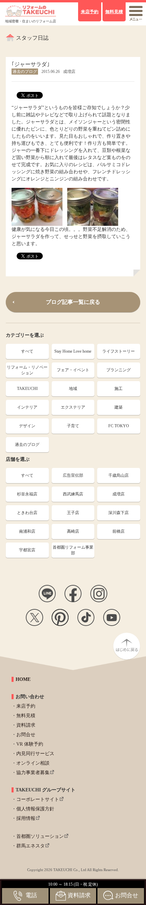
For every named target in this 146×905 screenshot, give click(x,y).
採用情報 (25, 818)
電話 (31, 895)
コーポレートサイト (37, 799)
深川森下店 (118, 512)
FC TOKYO (118, 426)
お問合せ (25, 734)
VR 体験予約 (29, 744)
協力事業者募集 (33, 772)
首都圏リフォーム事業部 (73, 550)
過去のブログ (27, 444)
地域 (73, 388)
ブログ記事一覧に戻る (73, 302)
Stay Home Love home (72, 351)
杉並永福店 (27, 494)
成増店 (118, 494)
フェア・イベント (73, 370)
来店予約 (25, 706)
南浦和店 (27, 531)
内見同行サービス (35, 753)
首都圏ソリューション (40, 836)
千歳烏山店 (118, 475)
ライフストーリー (118, 351)
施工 (118, 388)
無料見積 (25, 715)
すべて (27, 351)
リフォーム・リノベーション (27, 370)
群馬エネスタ (30, 845)
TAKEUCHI (27, 388)
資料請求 (25, 725)
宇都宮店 (27, 550)
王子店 (73, 512)
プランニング (118, 370)
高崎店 (73, 531)
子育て (73, 426)
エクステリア (73, 407)
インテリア (27, 407)
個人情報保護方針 (35, 808)
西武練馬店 (73, 494)
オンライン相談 (33, 763)
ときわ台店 (27, 512)
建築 (118, 407)
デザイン (27, 426)
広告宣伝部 (73, 475)
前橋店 (118, 531)
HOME (23, 679)
